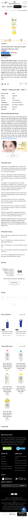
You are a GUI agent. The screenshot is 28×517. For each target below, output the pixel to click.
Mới (6, 13)
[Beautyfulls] (2, 10)
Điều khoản (4, 461)
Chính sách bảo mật (20, 470)
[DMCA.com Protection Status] (7, 448)
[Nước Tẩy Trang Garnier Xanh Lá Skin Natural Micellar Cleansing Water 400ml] (7, 378)
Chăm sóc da (17, 6)
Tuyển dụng (4, 463)
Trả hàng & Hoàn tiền (20, 468)
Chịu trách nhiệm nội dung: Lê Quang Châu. (13, 506)
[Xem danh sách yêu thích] (23, 83)
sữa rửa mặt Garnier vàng (9, 138)
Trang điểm (9, 6)
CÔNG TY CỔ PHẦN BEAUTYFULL (14, 498)
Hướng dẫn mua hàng (6, 468)
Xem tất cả (21, 314)
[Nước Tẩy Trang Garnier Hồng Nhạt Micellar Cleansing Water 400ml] (7, 355)
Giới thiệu (3, 456)
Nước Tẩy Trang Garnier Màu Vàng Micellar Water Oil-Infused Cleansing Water (7, 415)
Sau (24, 43)
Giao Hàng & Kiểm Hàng (21, 465)
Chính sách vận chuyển (20, 463)
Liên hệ (3, 459)
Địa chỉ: (3, 499)
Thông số (4, 89)
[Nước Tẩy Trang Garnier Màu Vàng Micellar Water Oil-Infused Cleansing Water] (7, 403)
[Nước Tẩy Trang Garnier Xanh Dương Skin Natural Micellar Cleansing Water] (21, 355)
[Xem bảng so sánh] (26, 83)
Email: (13, 508)
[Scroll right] (26, 89)
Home (3, 6)
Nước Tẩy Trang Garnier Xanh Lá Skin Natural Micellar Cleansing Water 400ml (7, 390)
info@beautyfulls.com (20, 508)
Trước (20, 43)
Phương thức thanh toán (21, 460)
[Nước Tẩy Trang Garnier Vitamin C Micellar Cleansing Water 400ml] (21, 378)
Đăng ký (22, 485)
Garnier (3, 43)
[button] (5, 3)
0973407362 (8, 508)
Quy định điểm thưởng (6, 466)
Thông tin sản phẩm (14, 89)
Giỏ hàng (13, 514)
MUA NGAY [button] (22, 514)
